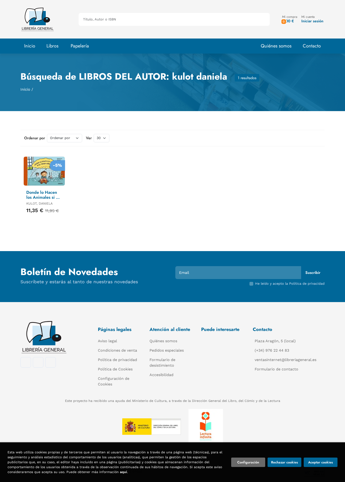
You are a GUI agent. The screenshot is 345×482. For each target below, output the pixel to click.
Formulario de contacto (276, 369)
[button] (290, 19)
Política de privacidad (117, 360)
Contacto (312, 46)
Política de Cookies (115, 369)
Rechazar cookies (284, 462)
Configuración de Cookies (113, 381)
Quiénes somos (276, 46)
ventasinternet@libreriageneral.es (285, 360)
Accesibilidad (161, 375)
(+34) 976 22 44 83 (272, 350)
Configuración (248, 462)
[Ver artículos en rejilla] (310, 138)
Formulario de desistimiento (162, 363)
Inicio (25, 89)
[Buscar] (262, 19)
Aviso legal (107, 341)
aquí (123, 472)
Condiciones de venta (117, 350)
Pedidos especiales (167, 350)
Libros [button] (52, 46)
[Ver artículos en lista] (316, 138)
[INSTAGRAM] (38, 362)
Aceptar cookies (320, 462)
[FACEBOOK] (25, 362)
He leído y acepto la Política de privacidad (290, 283)
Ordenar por (34, 138)
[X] (50, 362)
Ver (89, 138)
